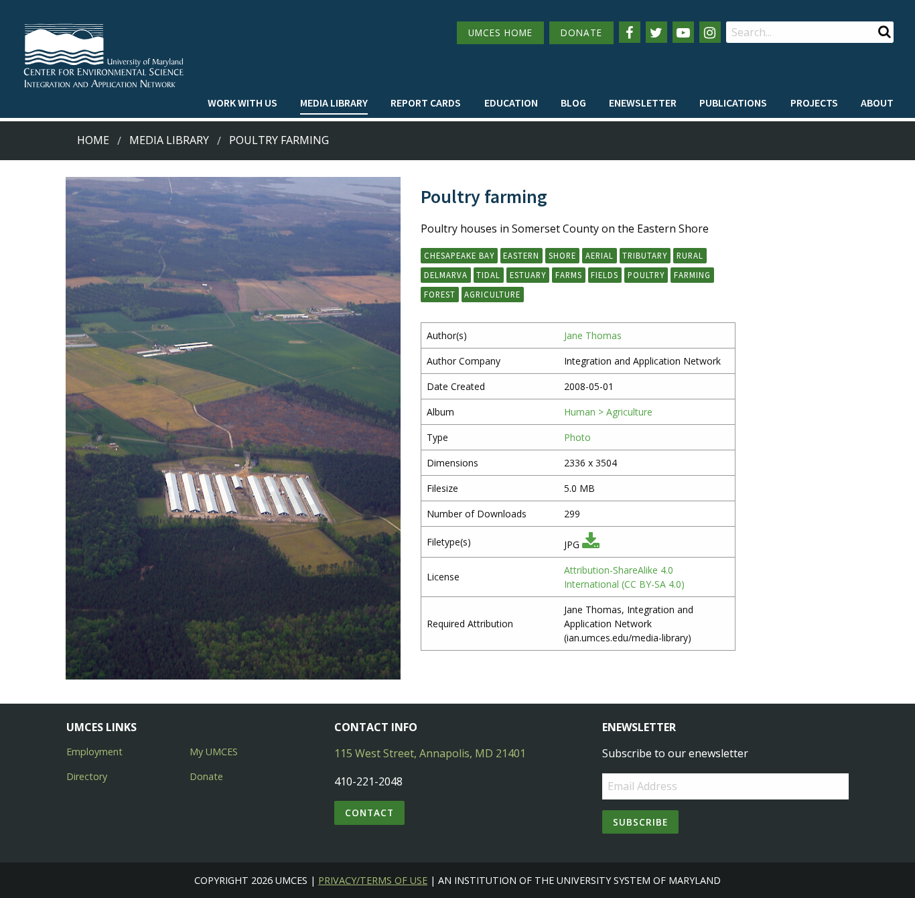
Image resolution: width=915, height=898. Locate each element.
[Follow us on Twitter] (656, 32)
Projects (814, 102)
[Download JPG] (591, 544)
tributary (644, 255)
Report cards (426, 102)
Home (93, 140)
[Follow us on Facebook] (629, 32)
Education (511, 102)
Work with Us (242, 102)
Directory (86, 776)
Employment (94, 751)
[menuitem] (242, 103)
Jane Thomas (593, 335)
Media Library (334, 102)
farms (568, 274)
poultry (646, 274)
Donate (206, 776)
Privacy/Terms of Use (372, 880)
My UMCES (214, 751)
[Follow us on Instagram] (710, 32)
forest (439, 294)
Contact (369, 812)
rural (690, 255)
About (877, 102)
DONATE (581, 32)
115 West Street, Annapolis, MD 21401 (430, 753)
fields (604, 274)
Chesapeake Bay (459, 255)
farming (692, 274)
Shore (562, 255)
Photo (577, 437)
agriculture (492, 294)
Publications (733, 102)
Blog (573, 102)
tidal (488, 274)
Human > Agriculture (608, 411)
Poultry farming (279, 140)
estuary (528, 274)
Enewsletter (643, 102)
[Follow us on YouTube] (683, 32)
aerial (599, 255)
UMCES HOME (500, 32)
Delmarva (446, 274)
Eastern (521, 255)
